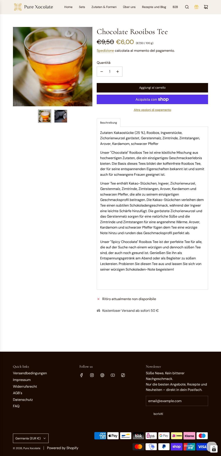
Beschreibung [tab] (108, 122)
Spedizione (105, 50)
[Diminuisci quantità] (101, 71)
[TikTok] (123, 375)
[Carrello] (206, 7)
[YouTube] (112, 375)
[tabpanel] (152, 208)
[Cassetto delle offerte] (196, 7)
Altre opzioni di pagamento (152, 110)
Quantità (103, 62)
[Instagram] (92, 375)
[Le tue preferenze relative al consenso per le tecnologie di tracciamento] (214, 449)
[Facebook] (81, 375)
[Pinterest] (102, 375)
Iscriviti (158, 414)
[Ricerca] (187, 7)
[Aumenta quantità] (117, 71)
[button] (16, 66)
